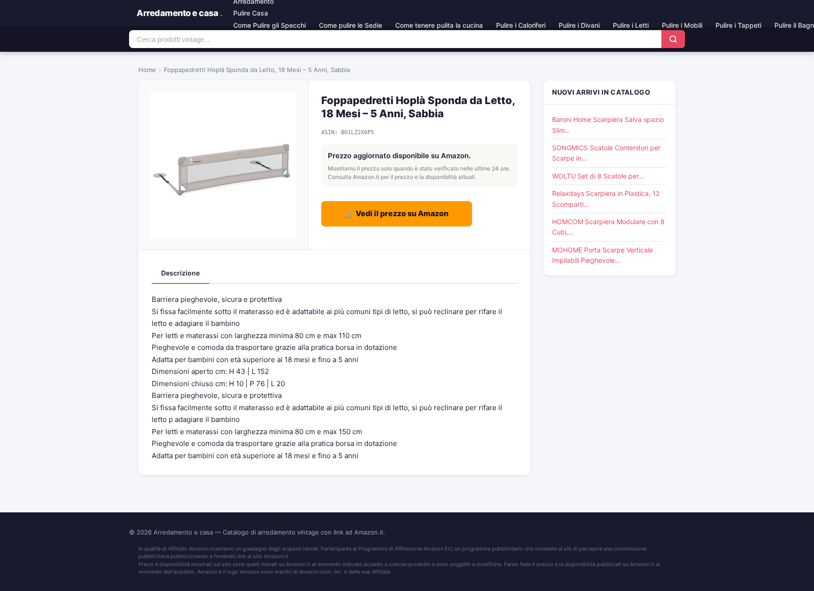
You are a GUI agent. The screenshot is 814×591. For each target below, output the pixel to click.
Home (147, 69)
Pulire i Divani (579, 25)
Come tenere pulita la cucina (439, 25)
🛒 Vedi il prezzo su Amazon (396, 213)
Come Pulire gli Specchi (269, 25)
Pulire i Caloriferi (520, 25)
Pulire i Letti (631, 25)
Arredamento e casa (179, 13)
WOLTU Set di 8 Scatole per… (598, 176)
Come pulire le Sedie (350, 25)
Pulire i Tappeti (738, 25)
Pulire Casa (250, 13)
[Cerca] (673, 39)
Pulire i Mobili (682, 25)
